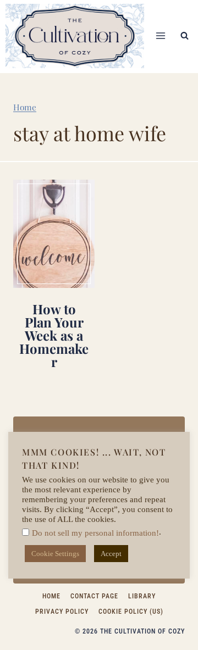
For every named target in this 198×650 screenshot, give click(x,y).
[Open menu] (160, 36)
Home (24, 107)
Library (142, 596)
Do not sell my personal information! (95, 533)
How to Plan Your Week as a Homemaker (54, 335)
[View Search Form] (184, 35)
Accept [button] (111, 553)
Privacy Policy (62, 611)
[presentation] (54, 234)
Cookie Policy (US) (130, 611)
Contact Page (94, 596)
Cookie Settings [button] (55, 553)
